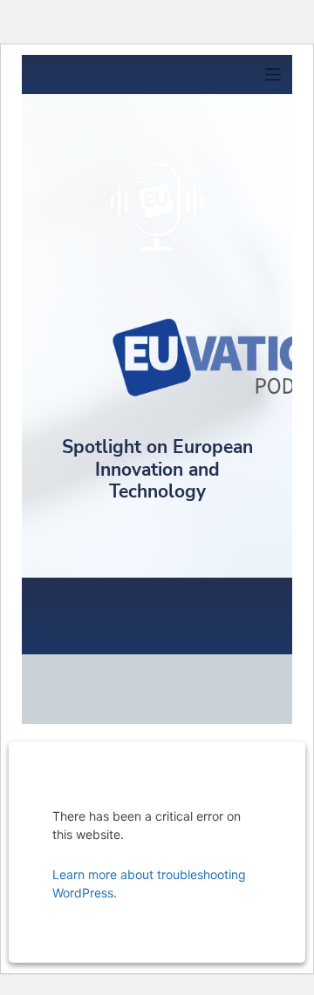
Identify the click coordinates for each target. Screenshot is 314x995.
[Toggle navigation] (273, 74)
